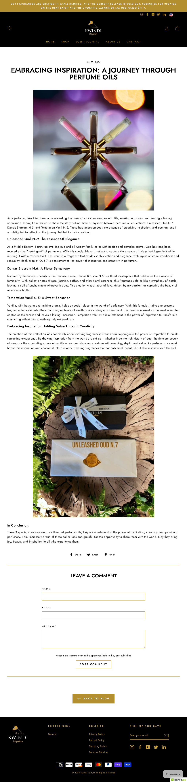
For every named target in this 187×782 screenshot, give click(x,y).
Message (49, 626)
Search (52, 734)
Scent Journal (87, 41)
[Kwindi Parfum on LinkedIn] (164, 747)
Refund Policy (96, 740)
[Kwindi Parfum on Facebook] (140, 747)
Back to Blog (96, 698)
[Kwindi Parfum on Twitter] (156, 747)
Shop (65, 41)
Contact (134, 41)
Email (46, 607)
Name (46, 589)
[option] (93, 6)
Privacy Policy (97, 734)
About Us (113, 41)
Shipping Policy (98, 746)
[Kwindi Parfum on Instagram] (132, 747)
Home (50, 41)
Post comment (93, 664)
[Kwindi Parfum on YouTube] (148, 747)
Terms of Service (98, 752)
